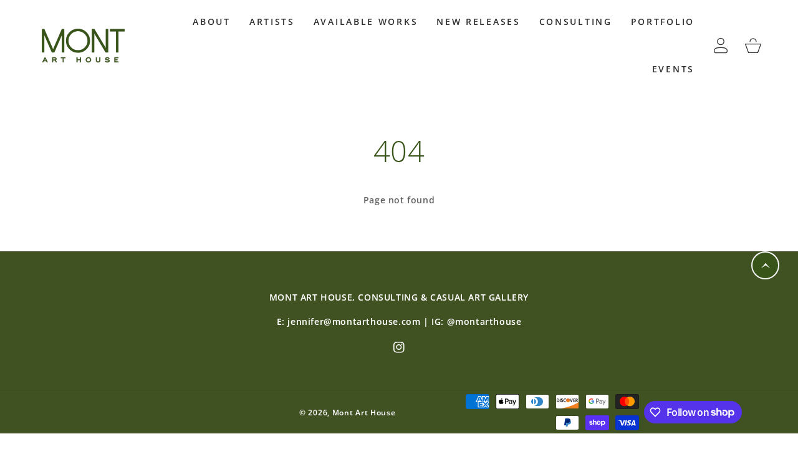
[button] (212, 22)
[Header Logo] (85, 45)
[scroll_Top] (765, 265)
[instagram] (398, 347)
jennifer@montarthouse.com (353, 321)
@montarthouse (484, 321)
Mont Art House (364, 412)
